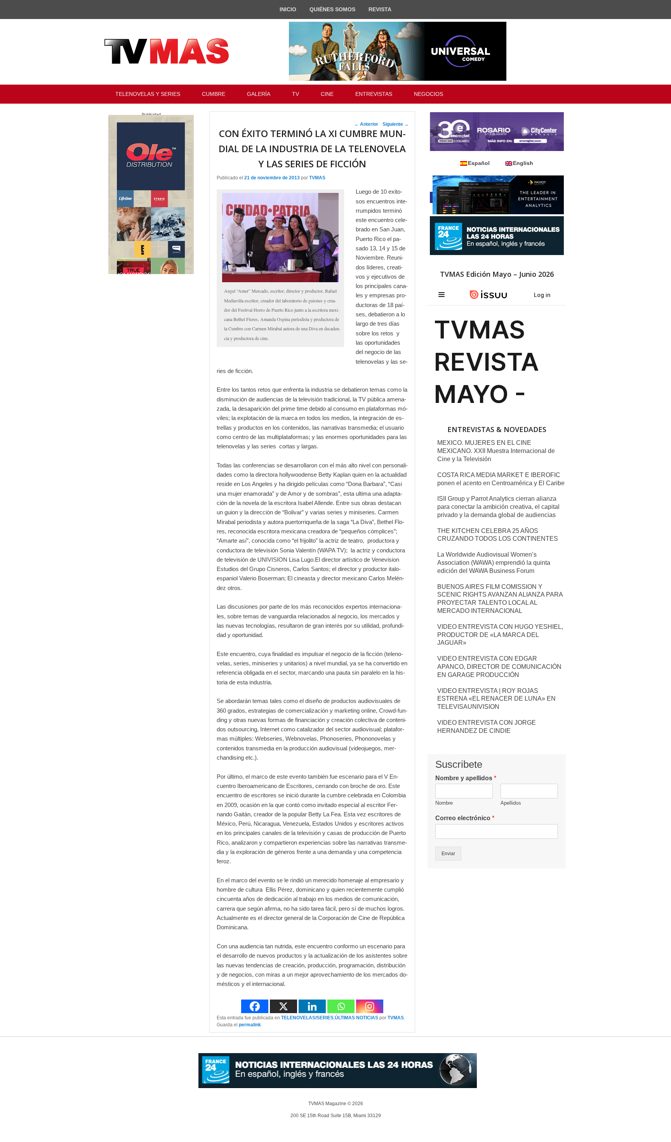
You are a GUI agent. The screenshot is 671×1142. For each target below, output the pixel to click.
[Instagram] (369, 1006)
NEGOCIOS (428, 94)
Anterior (366, 124)
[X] (283, 1006)
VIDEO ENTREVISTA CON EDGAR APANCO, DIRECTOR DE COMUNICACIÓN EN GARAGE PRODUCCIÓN (499, 666)
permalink (250, 1024)
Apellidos (511, 803)
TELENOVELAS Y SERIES (147, 94)
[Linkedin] (312, 1006)
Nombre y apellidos (465, 778)
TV (295, 94)
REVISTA (380, 9)
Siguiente (395, 124)
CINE (327, 94)
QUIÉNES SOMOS (332, 9)
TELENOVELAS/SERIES (307, 1018)
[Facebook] (254, 1006)
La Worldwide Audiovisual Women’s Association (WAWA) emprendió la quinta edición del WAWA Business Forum (493, 562)
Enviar (448, 853)
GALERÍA (258, 94)
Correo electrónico (464, 818)
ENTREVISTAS (373, 94)
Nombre (444, 803)
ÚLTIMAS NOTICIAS (356, 1018)
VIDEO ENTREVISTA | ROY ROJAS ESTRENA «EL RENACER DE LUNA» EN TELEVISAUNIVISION (496, 698)
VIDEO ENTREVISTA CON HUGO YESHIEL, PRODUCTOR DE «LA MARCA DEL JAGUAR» (500, 634)
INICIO (288, 9)
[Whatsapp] (341, 1006)
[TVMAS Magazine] (166, 51)
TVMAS (317, 177)
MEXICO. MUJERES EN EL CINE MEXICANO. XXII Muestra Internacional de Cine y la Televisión (496, 450)
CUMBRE (213, 94)
